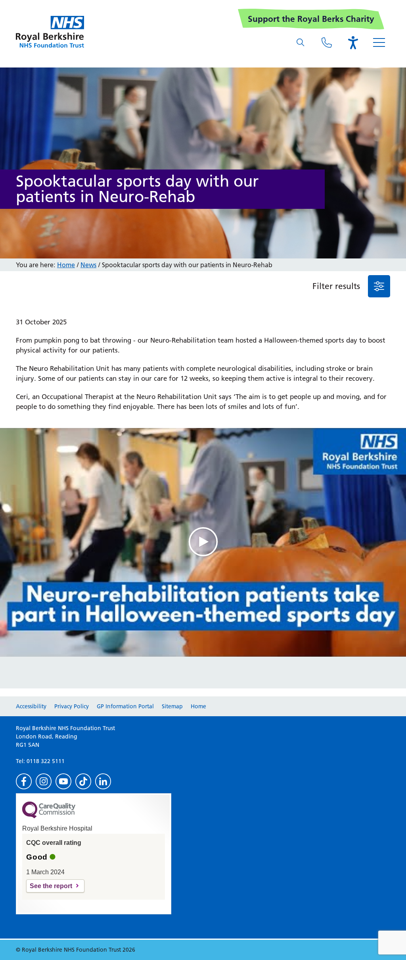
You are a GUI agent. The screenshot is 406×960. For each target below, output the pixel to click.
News (88, 265)
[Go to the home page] (50, 32)
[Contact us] (327, 42)
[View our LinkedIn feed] (103, 781)
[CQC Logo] (48, 816)
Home (66, 265)
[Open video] (203, 542)
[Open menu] (379, 42)
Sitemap (172, 706)
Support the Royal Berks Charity (311, 19)
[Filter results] (379, 286)
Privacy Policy (71, 706)
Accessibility (31, 706)
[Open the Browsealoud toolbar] (353, 42)
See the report (51, 886)
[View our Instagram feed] (44, 781)
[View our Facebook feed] (24, 781)
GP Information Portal (125, 706)
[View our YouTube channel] (63, 781)
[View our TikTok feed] (83, 781)
